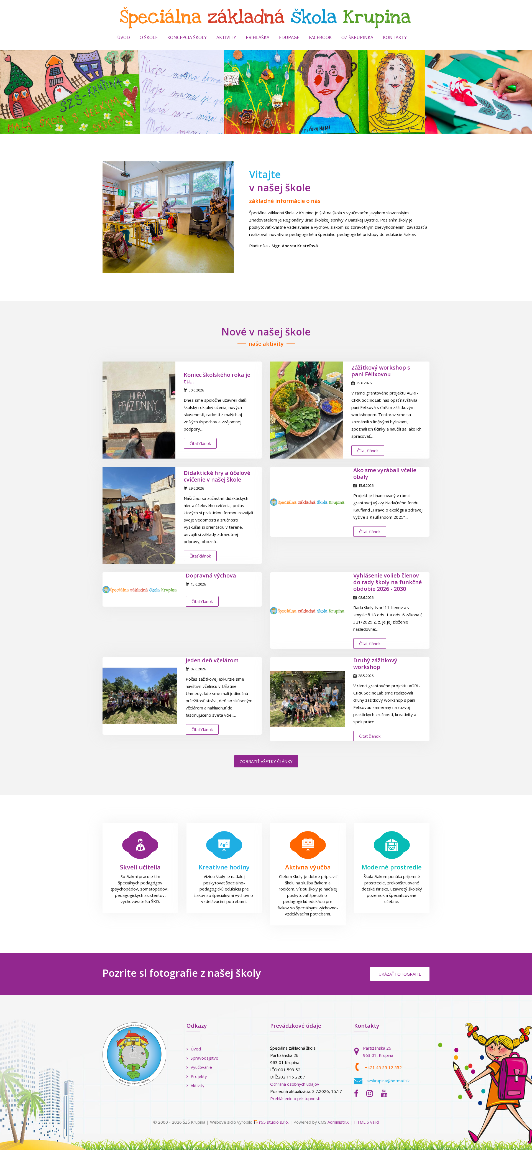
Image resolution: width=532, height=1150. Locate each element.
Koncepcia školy (187, 37)
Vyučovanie (201, 1067)
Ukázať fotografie (399, 974)
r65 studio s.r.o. (274, 1122)
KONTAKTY (395, 37)
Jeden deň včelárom (212, 660)
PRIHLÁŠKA (257, 37)
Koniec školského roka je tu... (217, 378)
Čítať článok (200, 443)
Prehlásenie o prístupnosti (295, 1098)
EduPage (289, 37)
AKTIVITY (226, 37)
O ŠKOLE (149, 37)
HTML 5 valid (366, 1122)
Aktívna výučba (308, 867)
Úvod (123, 37)
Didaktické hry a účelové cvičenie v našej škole (217, 476)
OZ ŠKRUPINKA (357, 37)
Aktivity (197, 1085)
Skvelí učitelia (140, 867)
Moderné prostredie (392, 867)
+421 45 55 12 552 (383, 1067)
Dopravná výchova (211, 575)
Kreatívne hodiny (224, 867)
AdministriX (338, 1122)
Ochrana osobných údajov (294, 1084)
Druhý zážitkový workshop (375, 664)
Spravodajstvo (204, 1058)
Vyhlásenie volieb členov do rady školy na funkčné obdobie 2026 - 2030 (387, 582)
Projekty (199, 1076)
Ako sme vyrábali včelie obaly (384, 473)
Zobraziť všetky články (266, 761)
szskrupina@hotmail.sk (388, 1080)
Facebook (320, 37)
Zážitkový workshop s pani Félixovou (380, 371)
